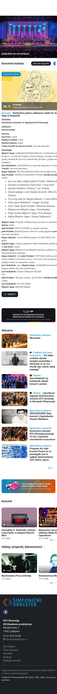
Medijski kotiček (12, 660)
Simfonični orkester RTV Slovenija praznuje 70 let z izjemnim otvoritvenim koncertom (42, 435)
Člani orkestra (10, 649)
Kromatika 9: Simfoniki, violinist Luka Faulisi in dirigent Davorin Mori (18, 533)
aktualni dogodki (41, 63)
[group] (28, 37)
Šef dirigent (9, 646)
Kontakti (7, 653)
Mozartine (35, 338)
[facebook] (5, 612)
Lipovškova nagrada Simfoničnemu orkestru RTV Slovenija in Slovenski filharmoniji (42, 397)
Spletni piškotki (48, 670)
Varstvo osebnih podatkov (15, 673)
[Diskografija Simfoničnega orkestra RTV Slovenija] (28, 485)
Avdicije (7, 657)
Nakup (12, 294)
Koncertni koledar (13, 63)
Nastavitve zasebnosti (28, 670)
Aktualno (8, 330)
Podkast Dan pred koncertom (41, 354)
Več (50, 467)
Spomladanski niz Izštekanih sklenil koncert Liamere (39, 381)
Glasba (36, 375)
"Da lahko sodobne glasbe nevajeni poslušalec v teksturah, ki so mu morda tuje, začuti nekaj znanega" (42, 362)
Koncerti (6, 113)
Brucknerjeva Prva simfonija (16, 575)
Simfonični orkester (40, 335)
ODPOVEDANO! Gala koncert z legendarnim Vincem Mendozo (41, 416)
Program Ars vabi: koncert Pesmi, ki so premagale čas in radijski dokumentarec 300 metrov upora (41, 454)
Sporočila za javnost (40, 410)
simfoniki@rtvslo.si (16, 639)
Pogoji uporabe (9, 670)
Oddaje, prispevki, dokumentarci (22, 546)
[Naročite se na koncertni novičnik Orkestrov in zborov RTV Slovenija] (28, 314)
